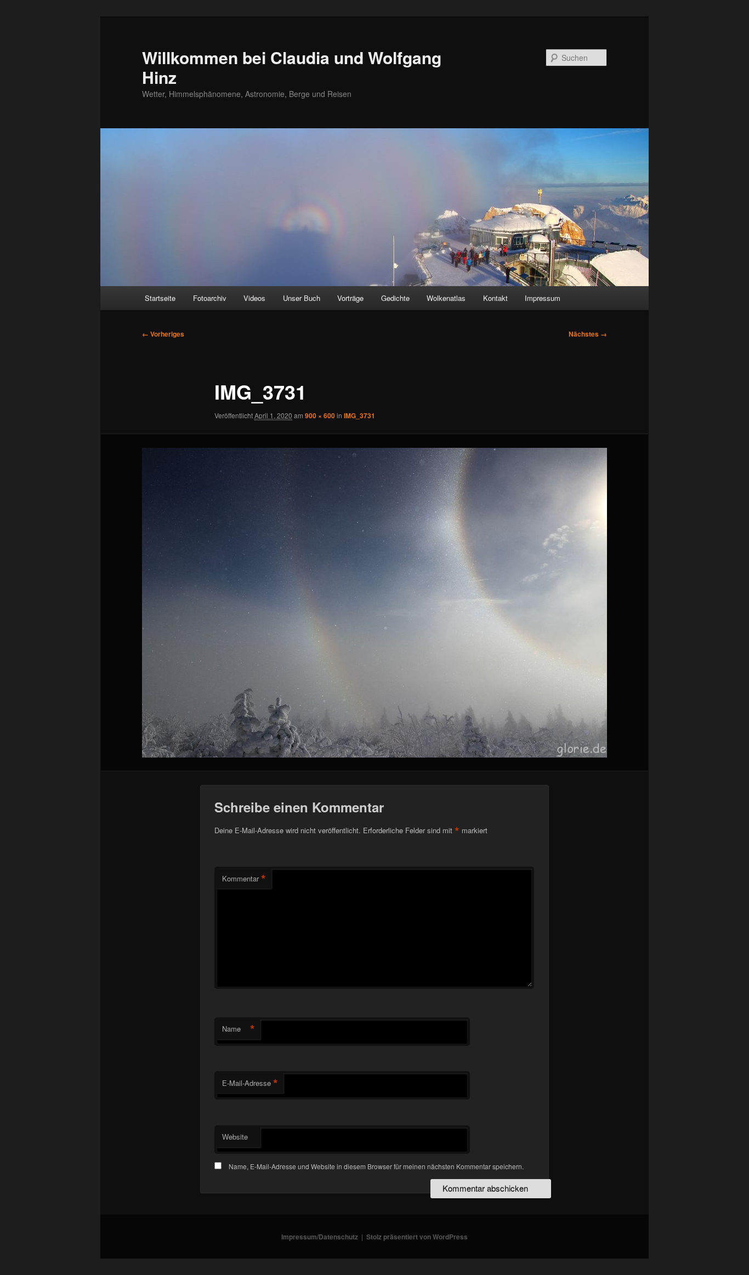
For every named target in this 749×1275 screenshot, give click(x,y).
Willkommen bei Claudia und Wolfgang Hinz (291, 67)
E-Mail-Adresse (250, 1083)
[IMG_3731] (374, 603)
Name (238, 1029)
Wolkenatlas (446, 298)
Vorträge (350, 298)
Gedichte (395, 298)
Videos (254, 298)
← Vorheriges (163, 334)
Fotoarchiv (209, 298)
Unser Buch (301, 298)
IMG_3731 (359, 415)
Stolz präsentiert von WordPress (417, 1237)
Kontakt (495, 298)
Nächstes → (588, 334)
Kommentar (244, 878)
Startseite (160, 298)
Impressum (542, 298)
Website (235, 1136)
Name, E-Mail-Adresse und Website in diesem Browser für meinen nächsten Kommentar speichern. (376, 1166)
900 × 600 (320, 415)
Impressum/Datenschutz (319, 1237)
